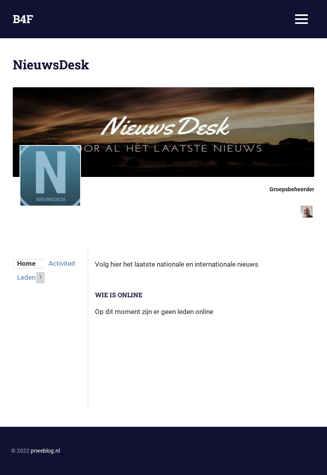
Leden (29, 277)
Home (26, 263)
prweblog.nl (45, 451)
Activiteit (62, 263)
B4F (23, 19)
